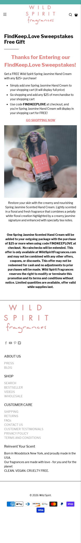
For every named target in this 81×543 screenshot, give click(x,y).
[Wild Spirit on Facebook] (6, 343)
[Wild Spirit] (40, 14)
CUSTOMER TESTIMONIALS (23, 429)
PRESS (9, 363)
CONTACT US (13, 424)
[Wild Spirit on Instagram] (19, 343)
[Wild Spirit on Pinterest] (15, 343)
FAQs (7, 420)
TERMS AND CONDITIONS (22, 437)
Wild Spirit (45, 495)
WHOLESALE (13, 396)
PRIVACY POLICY (16, 433)
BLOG (8, 367)
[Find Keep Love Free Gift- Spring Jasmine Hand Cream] (40, 161)
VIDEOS (9, 392)
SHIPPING (11, 411)
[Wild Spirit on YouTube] (10, 343)
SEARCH (10, 383)
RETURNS (11, 416)
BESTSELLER (13, 387)
